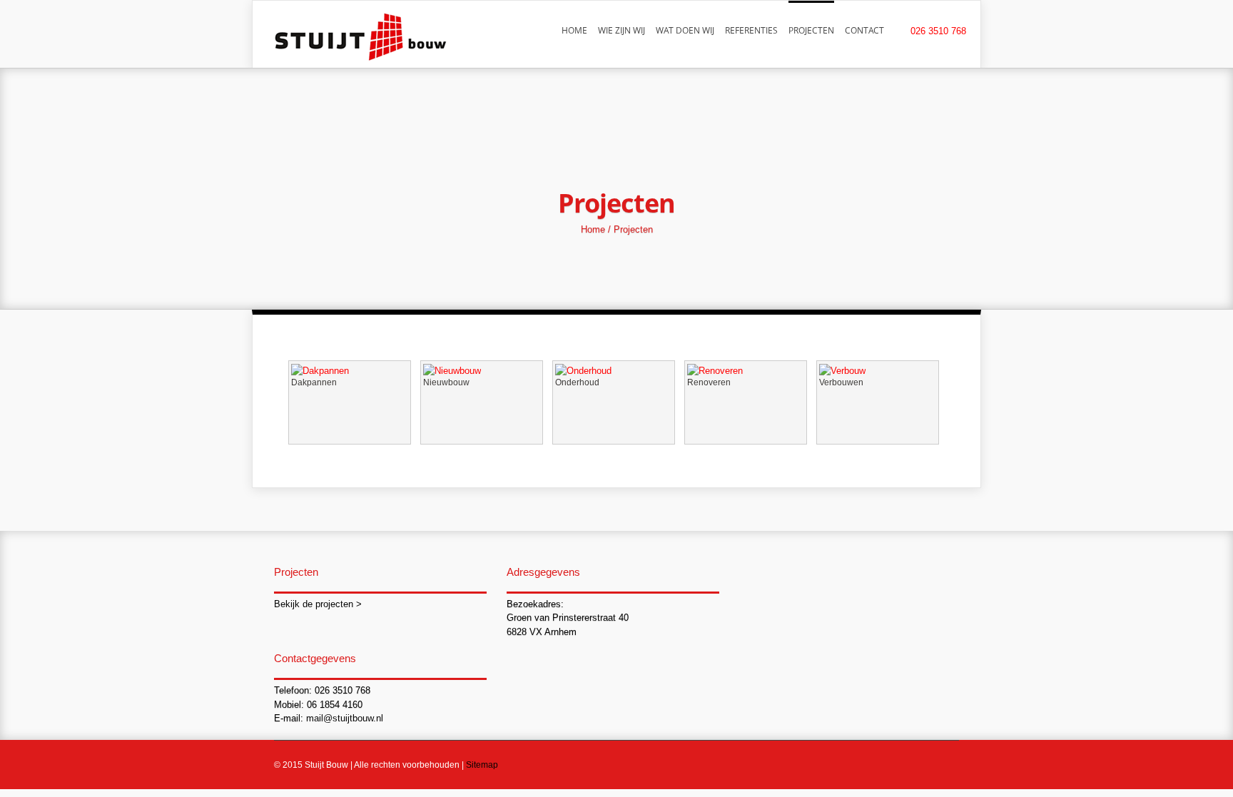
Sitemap (482, 765)
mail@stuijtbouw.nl (344, 718)
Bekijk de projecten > (318, 604)
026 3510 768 (938, 31)
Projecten (811, 30)
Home (574, 30)
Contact (864, 30)
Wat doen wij (685, 30)
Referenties (751, 30)
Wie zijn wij (621, 30)
